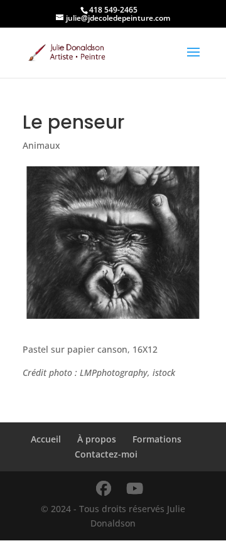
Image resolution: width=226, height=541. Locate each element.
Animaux (41, 145)
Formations (156, 439)
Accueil (46, 439)
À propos (96, 439)
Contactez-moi (106, 454)
